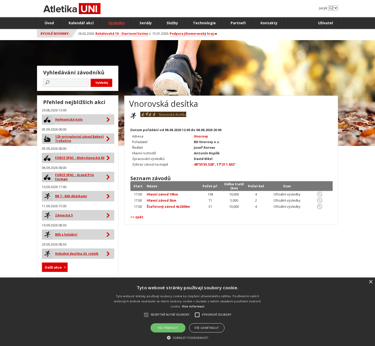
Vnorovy (201, 136)
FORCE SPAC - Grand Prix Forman (74, 177)
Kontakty (269, 22)
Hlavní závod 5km (161, 200)
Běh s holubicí (66, 234)
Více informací (193, 306)
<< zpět (136, 217)
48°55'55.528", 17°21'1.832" (215, 164)
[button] (187, 337)
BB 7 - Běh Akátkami (71, 196)
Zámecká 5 (64, 215)
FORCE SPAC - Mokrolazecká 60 (79, 158)
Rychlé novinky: (55, 33)
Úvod (49, 22)
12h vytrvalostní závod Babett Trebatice (79, 138)
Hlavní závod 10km (162, 194)
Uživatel (325, 22)
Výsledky (116, 22)
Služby (172, 22)
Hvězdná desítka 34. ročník (76, 253)
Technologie (204, 22)
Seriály (146, 22)
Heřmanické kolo (69, 119)
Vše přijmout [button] (168, 328)
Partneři (238, 22)
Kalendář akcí (81, 22)
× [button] (370, 282)
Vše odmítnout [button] (206, 328)
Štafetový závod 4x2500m (168, 206)
